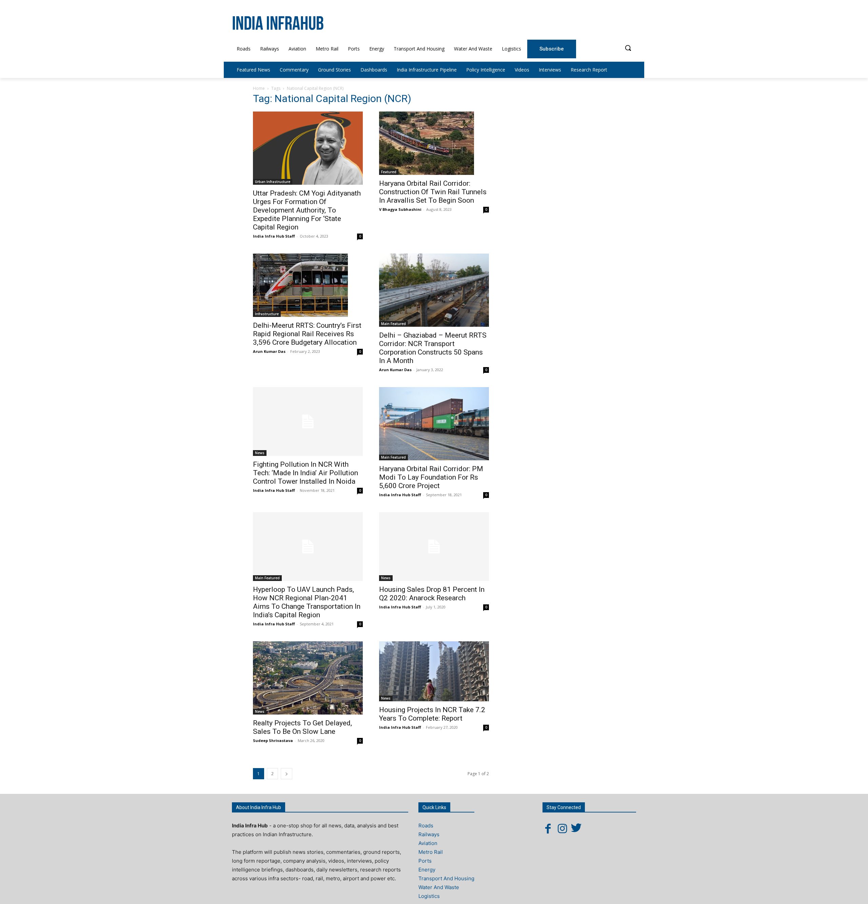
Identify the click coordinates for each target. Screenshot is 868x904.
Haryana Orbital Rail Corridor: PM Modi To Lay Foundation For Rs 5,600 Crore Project (431, 477)
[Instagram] (562, 828)
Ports (425, 861)
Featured (388, 171)
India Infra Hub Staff (274, 236)
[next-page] (286, 773)
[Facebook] (547, 828)
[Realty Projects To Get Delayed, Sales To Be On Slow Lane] (308, 678)
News (259, 452)
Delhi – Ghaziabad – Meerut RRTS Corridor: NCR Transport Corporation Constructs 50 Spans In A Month (433, 348)
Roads (425, 825)
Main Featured (393, 323)
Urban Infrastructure (272, 181)
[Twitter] (576, 828)
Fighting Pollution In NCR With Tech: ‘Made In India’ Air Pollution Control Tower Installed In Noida (305, 472)
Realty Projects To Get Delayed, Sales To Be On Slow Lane (302, 727)
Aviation (427, 843)
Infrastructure (267, 314)
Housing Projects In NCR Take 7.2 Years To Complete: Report (432, 714)
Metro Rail (430, 852)
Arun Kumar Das (269, 351)
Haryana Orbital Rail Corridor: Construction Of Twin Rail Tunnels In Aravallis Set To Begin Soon (433, 191)
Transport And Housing (446, 878)
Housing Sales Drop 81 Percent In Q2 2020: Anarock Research (432, 593)
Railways (428, 834)
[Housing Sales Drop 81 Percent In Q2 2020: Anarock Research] (434, 546)
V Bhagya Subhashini (400, 209)
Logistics (429, 896)
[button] (628, 48)
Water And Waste (438, 887)
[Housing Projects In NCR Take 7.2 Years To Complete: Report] (434, 671)
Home (259, 88)
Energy (426, 869)
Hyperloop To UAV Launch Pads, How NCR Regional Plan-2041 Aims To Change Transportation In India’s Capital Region (306, 602)
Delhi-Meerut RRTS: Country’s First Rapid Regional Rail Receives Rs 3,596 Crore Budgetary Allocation (307, 333)
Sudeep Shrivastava (273, 740)
